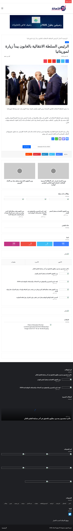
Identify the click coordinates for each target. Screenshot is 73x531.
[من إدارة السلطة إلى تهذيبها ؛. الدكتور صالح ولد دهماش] (12, 473)
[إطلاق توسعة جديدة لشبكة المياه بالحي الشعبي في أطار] (36, 473)
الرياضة (51, 503)
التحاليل (64, 503)
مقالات (5, 503)
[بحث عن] (71, 9)
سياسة (22, 503)
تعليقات (13, 262)
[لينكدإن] (58, 61)
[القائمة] (2, 9)
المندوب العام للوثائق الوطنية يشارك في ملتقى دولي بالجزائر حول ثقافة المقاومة (37, 297)
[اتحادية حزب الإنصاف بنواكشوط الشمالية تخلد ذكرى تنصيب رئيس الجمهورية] (60, 487)
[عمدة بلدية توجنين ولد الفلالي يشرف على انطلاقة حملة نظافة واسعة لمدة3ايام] (36, 487)
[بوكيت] (45, 61)
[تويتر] (63, 61)
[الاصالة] (58, 8)
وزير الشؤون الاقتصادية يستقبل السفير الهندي (46, 273)
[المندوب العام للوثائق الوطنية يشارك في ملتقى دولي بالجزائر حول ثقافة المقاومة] (64, 299)
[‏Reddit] (49, 61)
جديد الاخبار (29, 503)
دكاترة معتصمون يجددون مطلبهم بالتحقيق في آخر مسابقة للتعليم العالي (50, 268)
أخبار (60, 38)
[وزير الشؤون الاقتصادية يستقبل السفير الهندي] (59, 203)
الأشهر (60, 262)
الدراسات (58, 503)
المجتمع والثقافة (44, 503)
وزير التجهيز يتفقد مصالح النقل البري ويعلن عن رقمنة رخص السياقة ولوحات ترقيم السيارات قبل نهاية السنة (14, 212)
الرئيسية (65, 38)
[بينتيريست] (54, 61)
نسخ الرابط (26, 146)
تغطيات (36, 503)
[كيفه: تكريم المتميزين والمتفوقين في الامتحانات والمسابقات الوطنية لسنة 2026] (36, 203)
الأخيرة (37, 262)
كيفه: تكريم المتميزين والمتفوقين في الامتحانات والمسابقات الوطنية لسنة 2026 (37, 212)
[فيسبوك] (67, 61)
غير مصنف (16, 503)
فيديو (11, 503)
